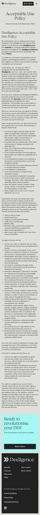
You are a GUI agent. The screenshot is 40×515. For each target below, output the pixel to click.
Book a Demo (20, 446)
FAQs (6, 477)
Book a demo (28, 3)
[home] (9, 3)
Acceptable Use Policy (11, 502)
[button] (36, 4)
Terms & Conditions (10, 493)
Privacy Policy (8, 497)
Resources (8, 474)
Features (7, 471)
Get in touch (25, 467)
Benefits (7, 467)
